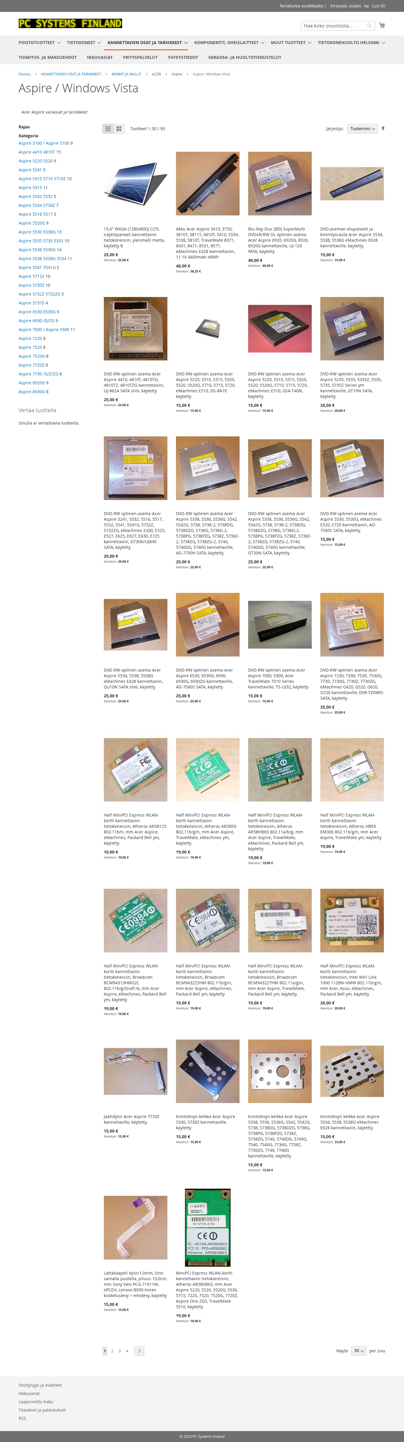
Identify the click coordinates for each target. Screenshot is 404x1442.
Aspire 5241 (30, 169)
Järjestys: (335, 128)
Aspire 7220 (30, 338)
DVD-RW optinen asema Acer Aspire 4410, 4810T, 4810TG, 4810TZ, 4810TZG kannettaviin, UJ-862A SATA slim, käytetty (134, 382)
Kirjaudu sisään (345, 6)
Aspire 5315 (30, 187)
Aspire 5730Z (31, 285)
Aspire (177, 74)
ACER (157, 74)
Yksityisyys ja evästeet (40, 1385)
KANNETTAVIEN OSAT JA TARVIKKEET (71, 74)
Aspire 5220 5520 (36, 161)
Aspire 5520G (32, 223)
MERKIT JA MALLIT (127, 74)
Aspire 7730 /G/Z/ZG (38, 374)
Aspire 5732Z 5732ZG (39, 294)
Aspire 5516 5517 (36, 214)
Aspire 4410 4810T (37, 152)
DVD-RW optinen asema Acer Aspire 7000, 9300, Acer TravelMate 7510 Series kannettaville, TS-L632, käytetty (278, 678)
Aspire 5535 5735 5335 (41, 240)
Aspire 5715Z (31, 276)
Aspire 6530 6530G (37, 311)
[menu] (202, 50)
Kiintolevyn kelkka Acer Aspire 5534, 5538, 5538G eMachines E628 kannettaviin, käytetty (349, 1122)
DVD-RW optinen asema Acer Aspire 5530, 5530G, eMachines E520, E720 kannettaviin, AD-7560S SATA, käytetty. (351, 522)
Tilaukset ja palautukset (42, 1410)
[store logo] (70, 23)
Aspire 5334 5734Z (37, 205)
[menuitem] (38, 42)
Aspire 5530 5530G (37, 232)
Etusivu (25, 74)
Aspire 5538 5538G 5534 (42, 258)
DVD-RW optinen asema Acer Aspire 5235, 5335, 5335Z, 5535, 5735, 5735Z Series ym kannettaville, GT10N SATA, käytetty (351, 385)
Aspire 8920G (32, 382)
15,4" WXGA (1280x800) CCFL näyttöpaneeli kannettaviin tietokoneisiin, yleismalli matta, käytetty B (134, 237)
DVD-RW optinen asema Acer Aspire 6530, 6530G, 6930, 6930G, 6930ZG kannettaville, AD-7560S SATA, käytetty (204, 678)
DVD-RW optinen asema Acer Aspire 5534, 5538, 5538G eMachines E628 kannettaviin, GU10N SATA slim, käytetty (133, 678)
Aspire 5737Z (31, 303)
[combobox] (338, 25)
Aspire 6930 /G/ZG (36, 320)
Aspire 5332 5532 (36, 196)
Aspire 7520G (32, 356)
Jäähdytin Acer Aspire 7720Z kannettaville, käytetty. (131, 1119)
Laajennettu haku (36, 1401)
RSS (22, 1418)
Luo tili (378, 6)
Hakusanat (29, 1393)
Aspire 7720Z (31, 365)
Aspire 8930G (32, 391)
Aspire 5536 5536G (37, 249)
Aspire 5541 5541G (37, 267)
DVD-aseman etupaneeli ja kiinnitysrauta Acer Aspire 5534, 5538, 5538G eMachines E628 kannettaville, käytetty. (351, 237)
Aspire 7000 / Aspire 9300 (44, 329)
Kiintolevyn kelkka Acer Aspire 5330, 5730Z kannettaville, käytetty (205, 1122)
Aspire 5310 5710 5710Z (42, 178)
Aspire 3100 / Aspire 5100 (44, 143)
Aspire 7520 (30, 347)
